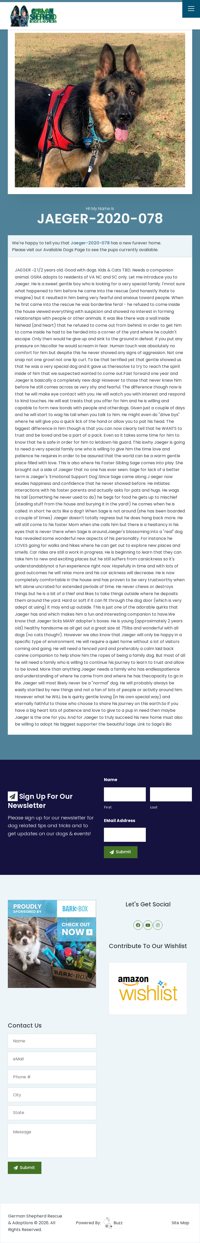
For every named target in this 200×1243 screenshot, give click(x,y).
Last (154, 807)
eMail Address (119, 821)
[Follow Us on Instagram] (157, 925)
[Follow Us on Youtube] (148, 925)
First (107, 807)
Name (110, 780)
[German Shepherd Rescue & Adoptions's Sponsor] (52, 944)
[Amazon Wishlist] (148, 988)
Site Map (180, 1223)
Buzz (118, 1223)
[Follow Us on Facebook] (138, 925)
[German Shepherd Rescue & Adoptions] (36, 16)
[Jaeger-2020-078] (100, 110)
